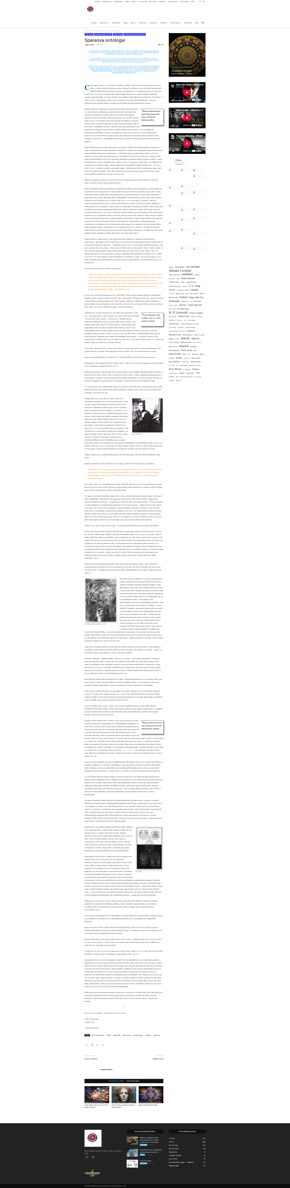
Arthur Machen (188, 278)
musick (183, 346)
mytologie (193, 346)
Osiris (184, 354)
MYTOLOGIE (143, 1)
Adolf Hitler (179, 267)
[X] (92, 1045)
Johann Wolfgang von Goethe (190, 324)
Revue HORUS (172, 1)
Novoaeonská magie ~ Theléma (103, 34)
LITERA (142, 1154)
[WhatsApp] (102, 1045)
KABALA (127, 1)
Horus (200, 316)
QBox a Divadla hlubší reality (148, 1105)
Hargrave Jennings (196, 313)
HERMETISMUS (118, 1)
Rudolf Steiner (196, 362)
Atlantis (182, 282)
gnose (176, 305)
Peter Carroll (127, 1035)
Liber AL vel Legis (199, 335)
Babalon (185, 286)
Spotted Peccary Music (195, 365)
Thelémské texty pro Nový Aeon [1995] (134, 34)
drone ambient (194, 293)
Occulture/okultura (180, 162)
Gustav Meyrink (195, 305)
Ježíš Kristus (174, 324)
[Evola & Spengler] (132, 1164)
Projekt (179, 358)
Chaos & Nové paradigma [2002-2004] (150, 1102)
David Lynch (180, 293)
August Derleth (191, 282)
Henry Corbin (172, 316)
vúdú (177, 377)
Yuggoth (171, 380)
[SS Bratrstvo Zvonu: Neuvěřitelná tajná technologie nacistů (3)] (132, 1153)
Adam (171, 267)
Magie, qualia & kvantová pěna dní (95, 1102)
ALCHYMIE (97, 1)
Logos (171, 339)
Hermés (193, 316)
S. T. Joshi (171, 365)
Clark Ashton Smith (183, 290)
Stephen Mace (89, 45)
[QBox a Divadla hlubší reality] (151, 1094)
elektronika (174, 301)
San (172, 74)
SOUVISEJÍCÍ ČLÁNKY (116, 1081)
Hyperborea (172, 320)
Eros (191, 301)
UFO (198, 373)
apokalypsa (172, 278)
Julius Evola (182, 331)
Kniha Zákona (187, 335)
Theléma (148, 1035)
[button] (202, 23)
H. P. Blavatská (183, 309)
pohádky (171, 358)
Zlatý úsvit (156, 1035)
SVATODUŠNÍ (184, 1)
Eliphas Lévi (185, 301)
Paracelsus (195, 354)
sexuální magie (138, 1035)
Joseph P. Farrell (173, 331)
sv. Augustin (187, 369)
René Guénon (196, 358)
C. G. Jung (194, 286)
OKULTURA (152, 1)
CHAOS (109, 1035)
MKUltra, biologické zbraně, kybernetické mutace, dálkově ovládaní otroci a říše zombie (149, 1140)
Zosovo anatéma (127, 750)
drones (202, 293)
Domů (86, 31)
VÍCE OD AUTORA (133, 1081)
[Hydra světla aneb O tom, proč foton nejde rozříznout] (97, 1094)
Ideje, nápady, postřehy (119, 1102)
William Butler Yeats (186, 377)
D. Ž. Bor (171, 293)
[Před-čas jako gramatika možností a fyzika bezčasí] (124, 1094)
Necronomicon (174, 350)
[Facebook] (200, 1)
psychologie (187, 358)
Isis (185, 320)
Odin (195, 350)
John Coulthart (172, 327)
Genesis (171, 305)
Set (177, 365)
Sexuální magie (118, 34)
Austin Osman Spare (97, 1035)
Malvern (195, 338)
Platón (202, 354)
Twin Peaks (190, 373)
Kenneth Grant (175, 335)
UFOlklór (171, 377)
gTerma (182, 305)
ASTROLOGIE (106, 1)
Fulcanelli (197, 301)
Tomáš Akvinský (173, 373)
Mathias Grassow (186, 342)
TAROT (193, 1)
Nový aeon (186, 350)
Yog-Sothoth (197, 376)
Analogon (197, 275)
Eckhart (183, 297)
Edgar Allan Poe (196, 297)
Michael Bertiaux (173, 346)
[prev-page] (86, 1111)
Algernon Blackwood (174, 275)
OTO (189, 354)
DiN (186, 293)
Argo (177, 278)
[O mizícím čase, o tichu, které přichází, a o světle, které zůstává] (187, 55)
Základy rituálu (158, 1059)
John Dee (181, 327)
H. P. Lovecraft (178, 312)
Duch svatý (173, 297)
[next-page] (89, 1111)
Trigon (181, 373)
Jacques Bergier (191, 320)
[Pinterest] (203, 1)
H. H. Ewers (172, 309)
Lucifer (177, 339)
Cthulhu (194, 290)
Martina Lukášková (174, 342)
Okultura (178, 160)
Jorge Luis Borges (190, 327)
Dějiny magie (101, 31)
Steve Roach (175, 369)
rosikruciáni (185, 362)
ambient (187, 274)
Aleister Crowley (180, 270)
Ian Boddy (179, 320)
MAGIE (133, 1)
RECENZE (162, 1)
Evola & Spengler (145, 1161)
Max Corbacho (197, 342)
